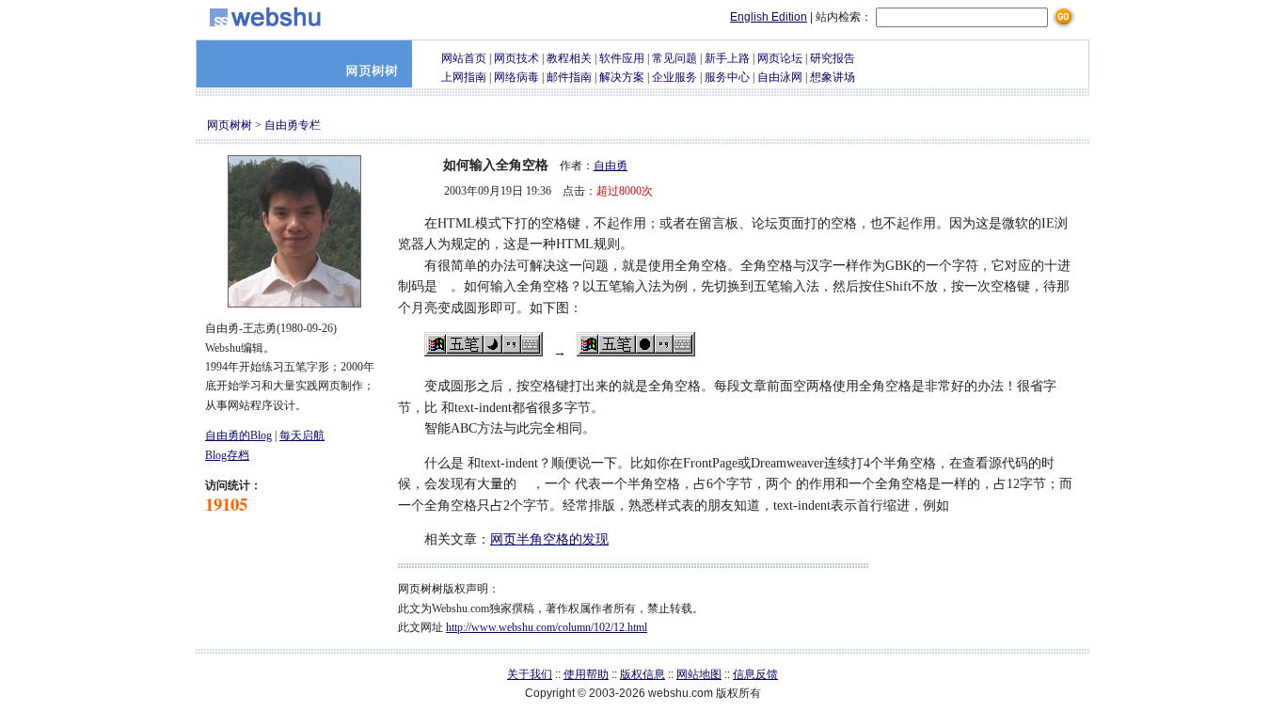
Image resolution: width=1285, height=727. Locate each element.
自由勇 (610, 165)
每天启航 (302, 435)
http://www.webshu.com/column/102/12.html (546, 627)
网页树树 (229, 125)
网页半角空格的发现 (549, 539)
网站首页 (463, 58)
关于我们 (529, 674)
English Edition (768, 17)
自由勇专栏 (292, 125)
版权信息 (642, 674)
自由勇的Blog (238, 435)
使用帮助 (586, 674)
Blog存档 (227, 455)
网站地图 (699, 674)
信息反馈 (755, 674)
